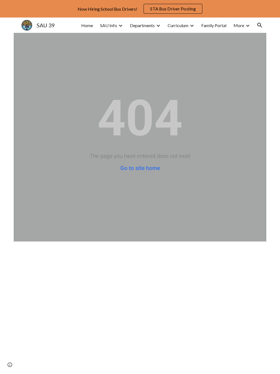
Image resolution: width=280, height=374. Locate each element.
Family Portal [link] (213, 25)
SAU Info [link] (108, 25)
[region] (140, 9)
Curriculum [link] (178, 25)
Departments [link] (142, 25)
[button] (259, 25)
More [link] (239, 25)
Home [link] (87, 25)
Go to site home (140, 168)
